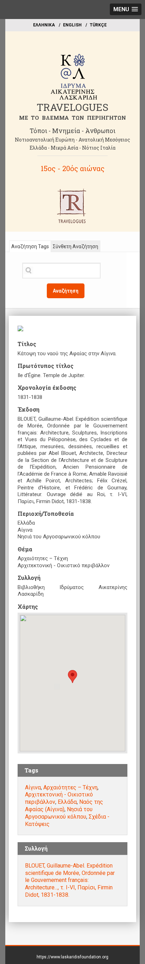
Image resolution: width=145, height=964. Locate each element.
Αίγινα (33, 787)
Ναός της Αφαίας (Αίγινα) (64, 806)
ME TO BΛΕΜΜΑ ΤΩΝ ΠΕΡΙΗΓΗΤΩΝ (72, 117)
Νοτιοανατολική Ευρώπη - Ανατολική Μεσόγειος (72, 139)
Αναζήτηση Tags (30, 246)
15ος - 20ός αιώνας (73, 168)
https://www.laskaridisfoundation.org (72, 956)
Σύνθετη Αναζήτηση (75, 246)
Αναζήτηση (65, 291)
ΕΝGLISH (72, 25)
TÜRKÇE (98, 25)
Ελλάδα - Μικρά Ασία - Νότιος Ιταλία (72, 147)
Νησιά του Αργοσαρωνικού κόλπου (59, 813)
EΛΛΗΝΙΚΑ (44, 25)
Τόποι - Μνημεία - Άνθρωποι (72, 130)
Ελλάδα (67, 802)
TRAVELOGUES (72, 107)
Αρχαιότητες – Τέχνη (70, 787)
